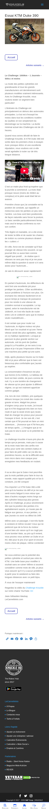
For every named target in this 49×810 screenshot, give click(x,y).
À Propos (10, 706)
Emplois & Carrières (15, 748)
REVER (10, 770)
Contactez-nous (13, 715)
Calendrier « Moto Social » (18, 744)
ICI (31, 591)
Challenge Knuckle (35, 588)
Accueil (11, 57)
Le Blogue (11, 711)
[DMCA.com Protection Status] (32, 779)
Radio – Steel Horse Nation (18, 761)
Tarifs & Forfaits (13, 719)
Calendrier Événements (17, 740)
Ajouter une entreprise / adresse (20, 736)
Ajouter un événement (16, 732)
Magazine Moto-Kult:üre (17, 765)
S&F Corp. (29, 800)
